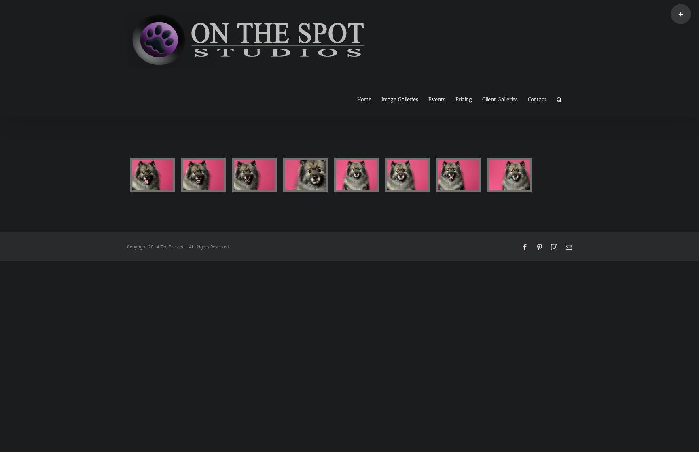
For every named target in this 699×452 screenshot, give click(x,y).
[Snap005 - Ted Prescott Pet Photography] (356, 175)
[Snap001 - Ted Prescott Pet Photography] (152, 175)
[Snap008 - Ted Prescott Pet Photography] (509, 175)
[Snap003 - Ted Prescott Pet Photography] (254, 175)
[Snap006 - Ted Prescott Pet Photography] (407, 175)
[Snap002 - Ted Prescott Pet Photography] (203, 175)
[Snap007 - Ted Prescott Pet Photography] (458, 175)
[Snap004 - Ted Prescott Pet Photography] (305, 175)
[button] (559, 98)
